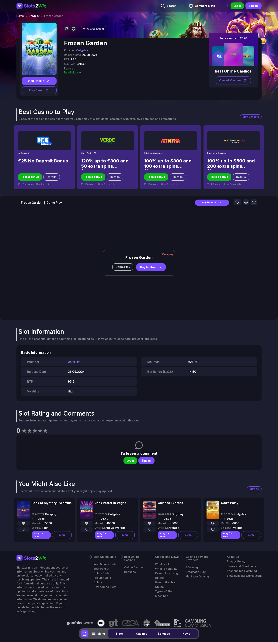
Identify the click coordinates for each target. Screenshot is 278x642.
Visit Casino (36, 81)
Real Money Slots (104, 564)
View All (254, 488)
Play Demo (36, 90)
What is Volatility (166, 568)
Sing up (253, 5)
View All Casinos (230, 80)
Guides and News (167, 556)
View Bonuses (250, 116)
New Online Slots (104, 586)
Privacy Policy (236, 561)
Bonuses (164, 633)
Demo (61, 535)
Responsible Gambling (242, 571)
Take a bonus (30, 176)
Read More (71, 72)
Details (52, 177)
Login (237, 5)
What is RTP (163, 564)
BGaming (192, 567)
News (186, 633)
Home (20, 16)
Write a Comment (93, 28)
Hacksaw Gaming (197, 576)
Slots (119, 633)
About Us (233, 556)
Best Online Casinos (132, 558)
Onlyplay (34, 16)
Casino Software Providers (197, 558)
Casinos (141, 633)
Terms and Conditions (241, 566)
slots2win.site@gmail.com (244, 575)
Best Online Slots (104, 556)
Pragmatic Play (196, 571)
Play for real (38, 535)
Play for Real (209, 202)
